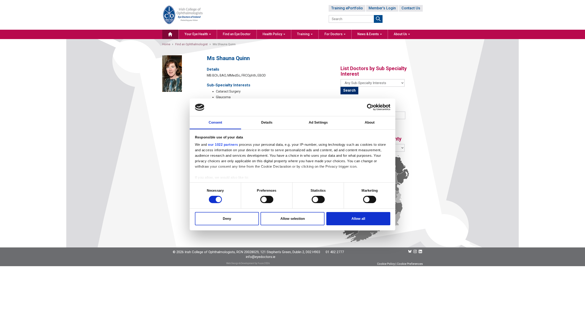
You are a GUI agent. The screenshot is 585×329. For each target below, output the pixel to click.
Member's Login (382, 8)
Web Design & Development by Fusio (245, 263)
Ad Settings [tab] (318, 122)
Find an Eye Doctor (237, 34)
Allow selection (292, 218)
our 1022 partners (223, 144)
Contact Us (411, 8)
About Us (401, 34)
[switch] (266, 199)
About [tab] (370, 122)
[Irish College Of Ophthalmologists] (182, 14)
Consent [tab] (215, 122)
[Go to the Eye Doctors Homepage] (170, 34)
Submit (378, 19)
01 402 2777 (335, 252)
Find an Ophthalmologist (191, 44)
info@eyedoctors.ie (260, 257)
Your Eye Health (197, 34)
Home (166, 44)
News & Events (368, 34)
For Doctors (333, 34)
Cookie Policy (386, 263)
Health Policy (273, 34)
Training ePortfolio (347, 8)
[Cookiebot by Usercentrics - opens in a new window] (370, 107)
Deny (227, 218)
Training (303, 34)
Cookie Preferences (410, 263)
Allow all (358, 218)
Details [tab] (266, 122)
